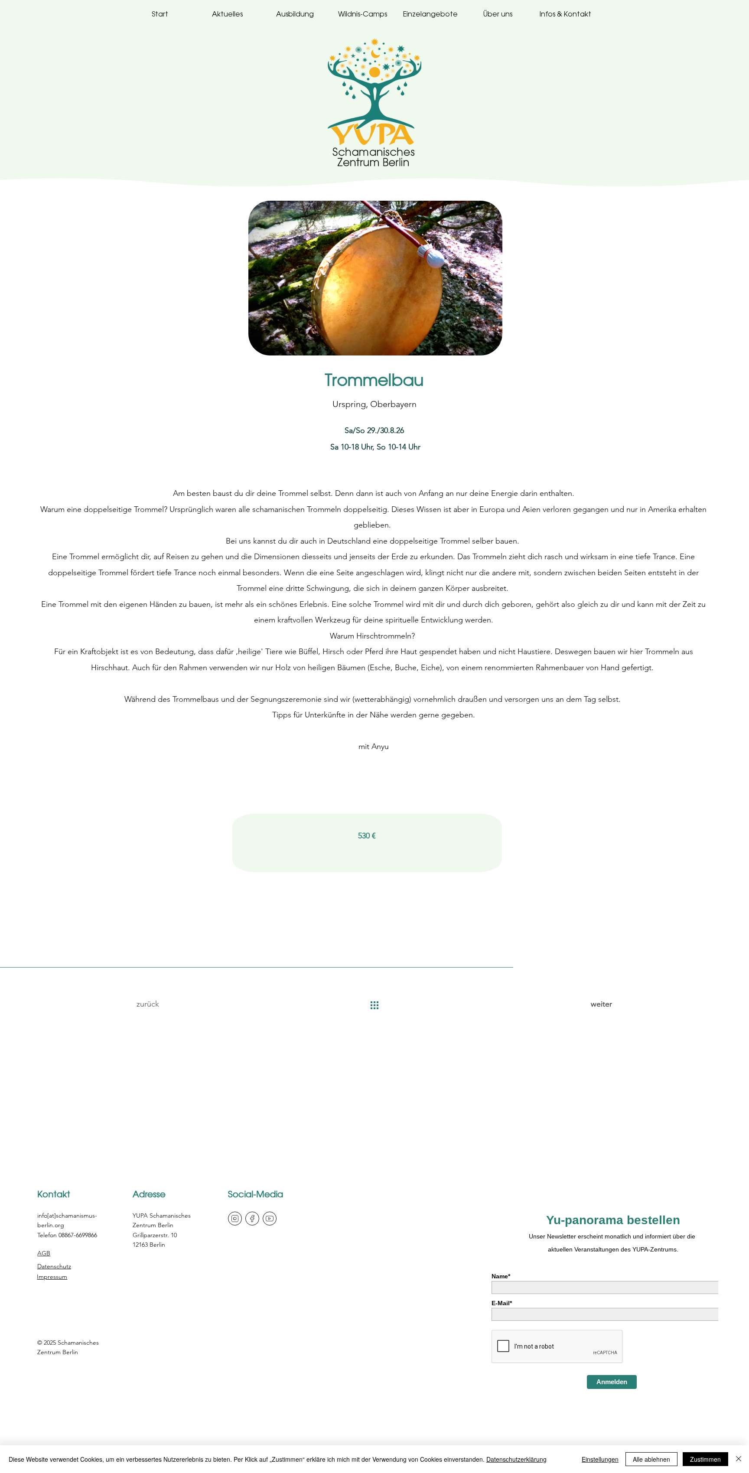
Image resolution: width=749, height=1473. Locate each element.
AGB (43, 1253)
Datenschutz (54, 1266)
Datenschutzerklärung (516, 1459)
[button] (498, 14)
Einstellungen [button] (600, 1459)
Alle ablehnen (651, 1459)
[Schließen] (738, 1459)
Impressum (52, 1277)
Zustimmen (705, 1459)
